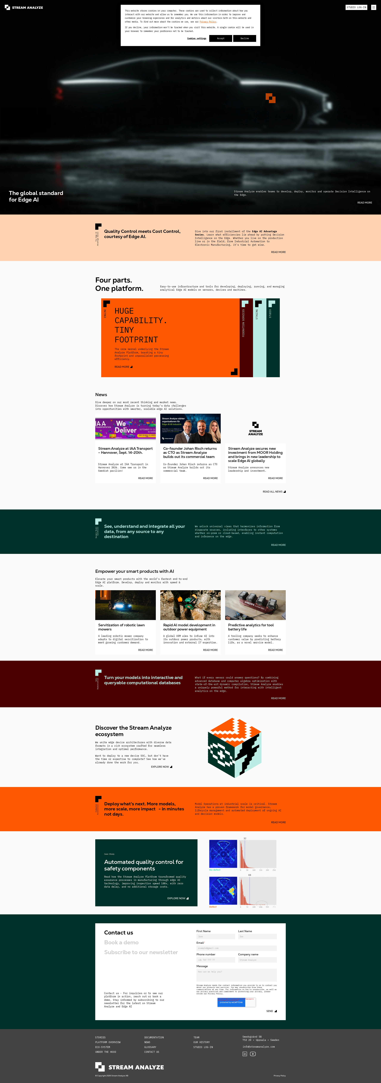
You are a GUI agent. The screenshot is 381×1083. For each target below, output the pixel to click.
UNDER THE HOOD (105, 1051)
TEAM (196, 1037)
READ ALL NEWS (272, 491)
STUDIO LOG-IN (356, 7)
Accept (220, 38)
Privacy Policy (208, 21)
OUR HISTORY (201, 1042)
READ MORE (364, 202)
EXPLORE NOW (160, 766)
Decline (245, 38)
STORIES (100, 1037)
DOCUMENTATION (154, 1037)
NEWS (147, 1042)
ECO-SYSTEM (102, 1047)
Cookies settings (196, 38)
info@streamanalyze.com (259, 1046)
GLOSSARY (150, 1047)
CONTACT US (151, 1051)
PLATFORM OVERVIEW (108, 1042)
